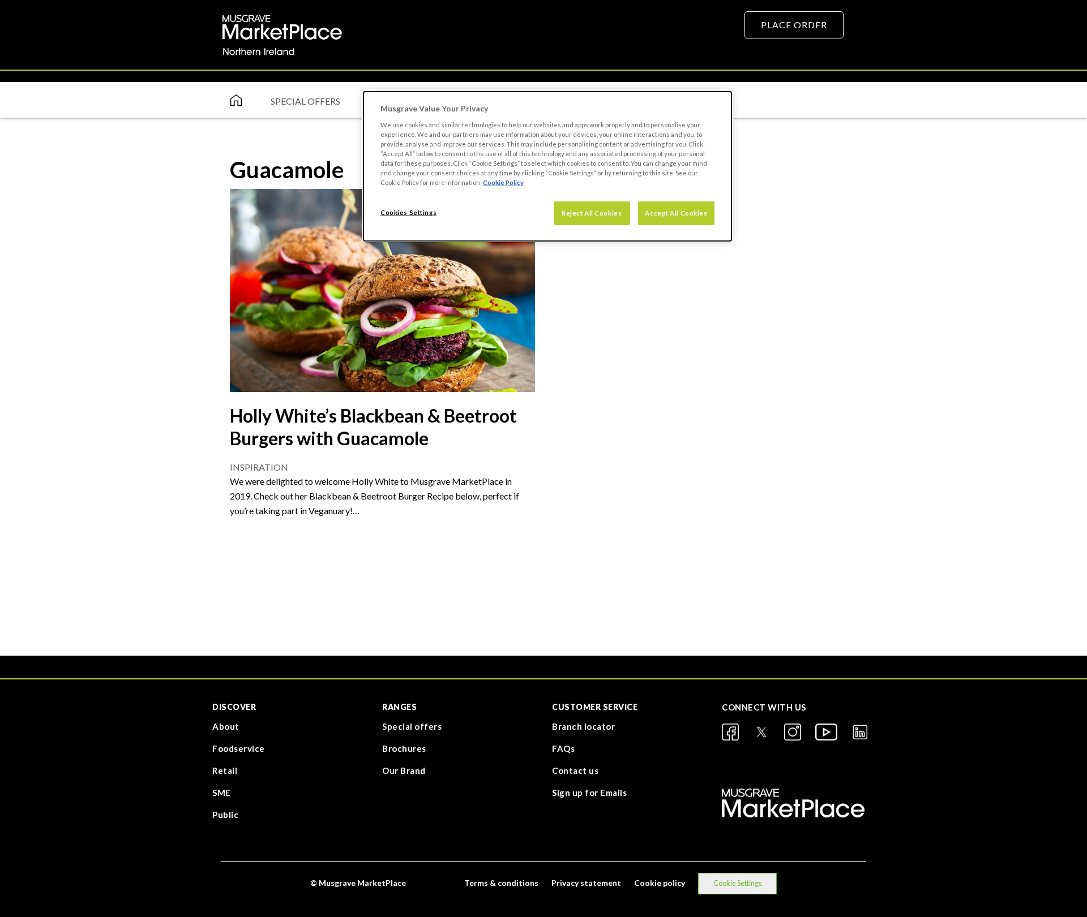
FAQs (563, 748)
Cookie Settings (737, 883)
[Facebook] (730, 732)
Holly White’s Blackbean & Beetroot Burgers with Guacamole (373, 426)
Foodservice (238, 748)
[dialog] (547, 166)
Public (225, 815)
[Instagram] (792, 732)
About (225, 726)
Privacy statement (586, 883)
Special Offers (305, 101)
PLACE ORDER (794, 24)
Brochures (404, 748)
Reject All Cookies (592, 213)
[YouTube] (826, 732)
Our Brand (404, 770)
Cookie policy (659, 883)
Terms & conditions (501, 883)
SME (221, 792)
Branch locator (583, 726)
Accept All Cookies (676, 213)
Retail (224, 770)
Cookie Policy (503, 182)
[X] (761, 732)
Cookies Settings (408, 212)
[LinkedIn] (859, 732)
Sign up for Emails (589, 792)
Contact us (575, 770)
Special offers (412, 726)
